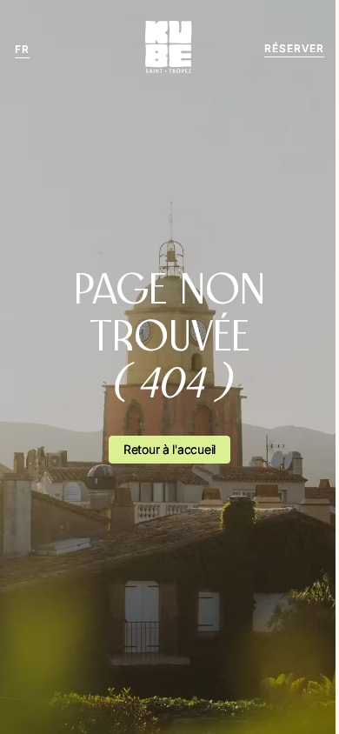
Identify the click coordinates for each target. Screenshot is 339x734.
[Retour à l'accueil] (169, 450)
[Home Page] (169, 49)
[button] (22, 48)
